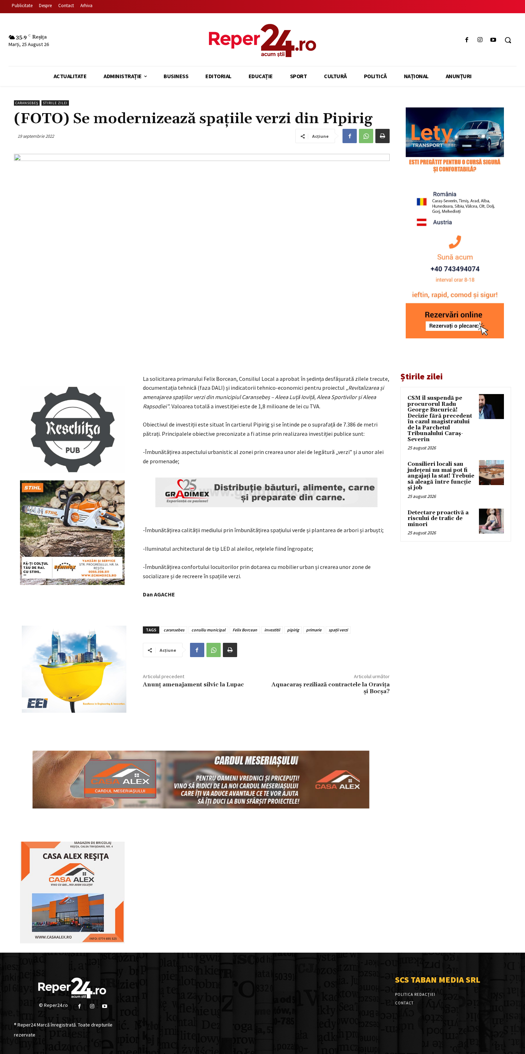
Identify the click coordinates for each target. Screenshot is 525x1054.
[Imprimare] (382, 136)
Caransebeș (26, 103)
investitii (272, 629)
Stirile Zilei (55, 103)
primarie (313, 629)
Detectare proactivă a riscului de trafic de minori (438, 518)
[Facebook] (466, 40)
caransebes (174, 629)
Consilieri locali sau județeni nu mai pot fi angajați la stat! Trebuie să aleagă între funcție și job (441, 476)
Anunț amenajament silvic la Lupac (193, 684)
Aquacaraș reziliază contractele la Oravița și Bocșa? (330, 688)
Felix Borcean (244, 629)
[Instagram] (480, 40)
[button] (507, 40)
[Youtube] (493, 40)
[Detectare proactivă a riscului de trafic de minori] (491, 521)
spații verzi (338, 629)
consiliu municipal (208, 629)
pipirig (293, 629)
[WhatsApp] (366, 136)
